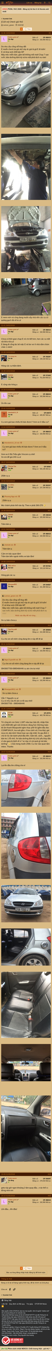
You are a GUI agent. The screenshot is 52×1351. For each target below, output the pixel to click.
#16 (49, 674)
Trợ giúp (29, 1304)
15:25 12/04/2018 (8, 709)
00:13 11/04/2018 (8, 674)
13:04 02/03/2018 (8, 427)
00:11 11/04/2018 (8, 644)
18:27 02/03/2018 (8, 462)
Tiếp (28, 29)
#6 (50, 408)
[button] (2, 2)
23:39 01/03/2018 (8, 390)
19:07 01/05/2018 (8, 752)
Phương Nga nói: (11, 496)
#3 (50, 352)
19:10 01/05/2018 (8, 1196)
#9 (50, 481)
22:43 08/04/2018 (8, 580)
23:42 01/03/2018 (8, 408)
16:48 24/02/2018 (8, 371)
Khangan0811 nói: (12, 689)
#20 (49, 1196)
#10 (49, 510)
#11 (49, 529)
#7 (50, 427)
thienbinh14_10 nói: (12, 443)
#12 (49, 561)
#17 (49, 709)
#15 (49, 644)
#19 (49, 1174)
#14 (49, 625)
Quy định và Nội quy (17, 1304)
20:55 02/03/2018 (8, 481)
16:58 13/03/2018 (8, 561)
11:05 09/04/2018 (8, 625)
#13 (49, 580)
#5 (50, 390)
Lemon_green (8, 25)
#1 (50, 33)
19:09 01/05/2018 (8, 1174)
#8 (50, 462)
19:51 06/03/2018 (8, 529)
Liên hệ (4, 1304)
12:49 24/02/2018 (8, 352)
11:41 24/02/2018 (8, 325)
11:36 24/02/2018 (8, 33)
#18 (49, 752)
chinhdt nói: (9, 545)
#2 (50, 325)
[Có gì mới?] (45, 3)
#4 (50, 371)
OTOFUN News (41, 1304)
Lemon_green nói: (12, 596)
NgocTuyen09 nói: (12, 660)
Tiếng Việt (7, 1300)
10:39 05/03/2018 (8, 510)
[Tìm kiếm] (49, 3)
